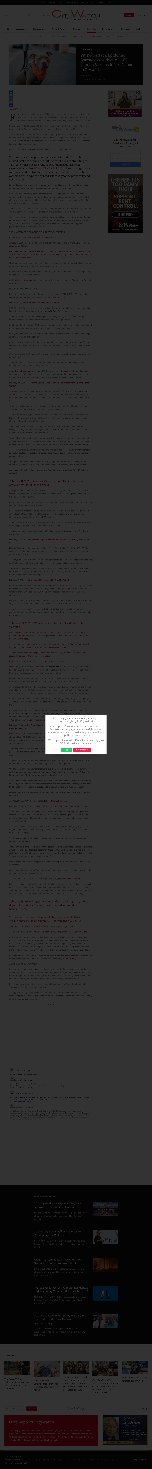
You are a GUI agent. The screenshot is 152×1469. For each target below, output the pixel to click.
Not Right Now (82, 750)
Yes (66, 750)
